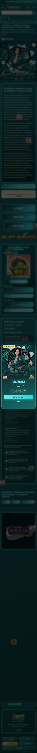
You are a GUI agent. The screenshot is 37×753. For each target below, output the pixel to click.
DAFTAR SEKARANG (18, 397)
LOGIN (18, 402)
